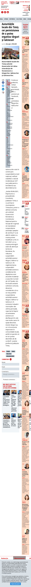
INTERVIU (12, 19)
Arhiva (17, 2)
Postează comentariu (9, 379)
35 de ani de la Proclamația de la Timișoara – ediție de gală (10, 146)
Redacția (27, 2)
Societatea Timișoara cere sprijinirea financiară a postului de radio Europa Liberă (9, 129)
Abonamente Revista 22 (4, 7)
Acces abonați (5, 9)
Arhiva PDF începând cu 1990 (4, 3)
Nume (3, 362)
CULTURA (19, 19)
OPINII (6, 19)
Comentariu (5, 371)
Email (3, 367)
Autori (22, 2)
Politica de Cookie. (21, 582)
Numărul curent (12, 2)
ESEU (24, 19)
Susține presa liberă (25, 28)
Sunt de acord (15, 584)
